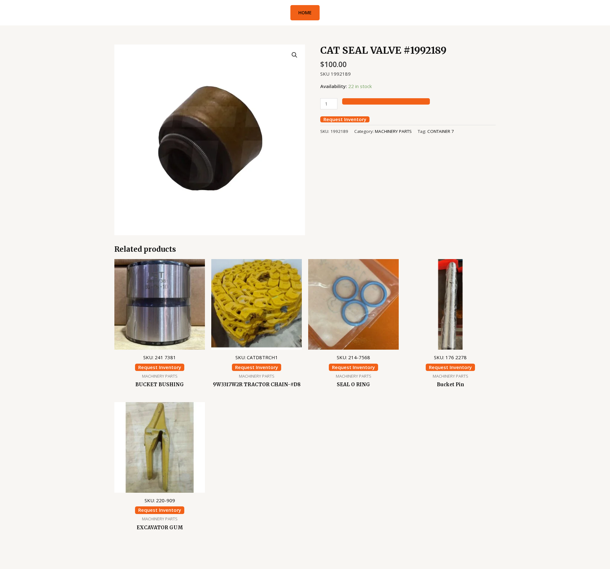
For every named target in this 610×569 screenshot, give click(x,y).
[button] (305, 12)
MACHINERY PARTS (393, 131)
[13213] (386, 101)
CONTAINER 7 (440, 131)
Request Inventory (344, 119)
